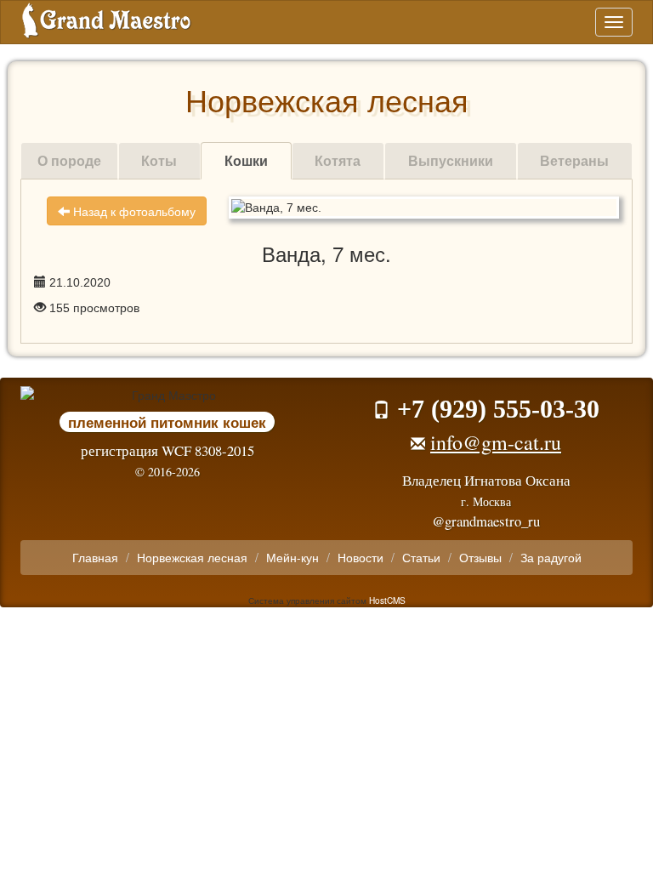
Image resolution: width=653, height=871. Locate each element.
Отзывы (480, 557)
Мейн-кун (292, 557)
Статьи (421, 557)
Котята (338, 160)
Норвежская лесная (192, 557)
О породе (69, 160)
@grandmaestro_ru (486, 521)
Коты (159, 160)
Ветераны (574, 160)
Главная (95, 557)
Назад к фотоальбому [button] (133, 210)
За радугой (551, 557)
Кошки (246, 160)
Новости (360, 557)
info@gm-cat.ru (495, 442)
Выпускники (450, 160)
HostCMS (387, 600)
